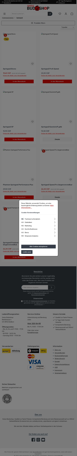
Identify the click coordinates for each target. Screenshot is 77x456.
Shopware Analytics (31, 236)
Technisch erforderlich (32, 219)
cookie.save (27, 252)
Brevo (27, 232)
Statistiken (28, 222)
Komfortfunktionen (31, 229)
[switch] (22, 222)
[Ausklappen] (55, 218)
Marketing (28, 225)
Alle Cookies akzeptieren (38, 246)
